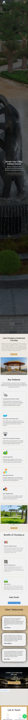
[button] (25, 2)
